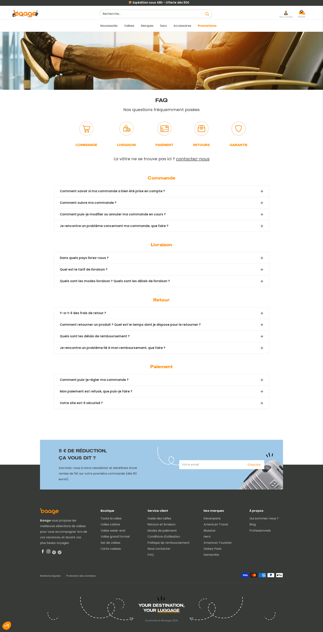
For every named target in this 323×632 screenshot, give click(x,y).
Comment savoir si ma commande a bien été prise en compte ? (112, 191)
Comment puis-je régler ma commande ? (94, 380)
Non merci (17, 613)
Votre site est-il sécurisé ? (81, 403)
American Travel (216, 524)
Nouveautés (109, 26)
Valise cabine (110, 524)
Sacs (163, 26)
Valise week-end (113, 530)
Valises (129, 26)
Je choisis (43, 613)
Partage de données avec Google (31, 594)
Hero (207, 536)
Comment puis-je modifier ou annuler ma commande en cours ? (113, 214)
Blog (252, 524)
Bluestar (210, 530)
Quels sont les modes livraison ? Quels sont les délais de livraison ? (115, 281)
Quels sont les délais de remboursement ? (95, 336)
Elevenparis (212, 518)
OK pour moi (69, 613)
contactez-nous (193, 159)
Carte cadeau (111, 549)
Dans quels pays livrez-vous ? (84, 258)
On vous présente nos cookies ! (29, 597)
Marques (147, 26)
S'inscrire (254, 465)
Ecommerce (152, 620)
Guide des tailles (159, 518)
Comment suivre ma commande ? (88, 203)
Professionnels (260, 530)
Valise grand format (115, 536)
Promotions (207, 26)
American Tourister (218, 543)
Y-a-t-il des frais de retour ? (83, 313)
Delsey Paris (212, 549)
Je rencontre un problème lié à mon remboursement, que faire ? (112, 348)
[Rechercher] (207, 14)
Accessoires (182, 26)
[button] (6, 625)
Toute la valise (111, 518)
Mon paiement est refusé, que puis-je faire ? (96, 391)
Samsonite (211, 555)
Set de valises (110, 543)
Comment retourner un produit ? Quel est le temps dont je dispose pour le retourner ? (130, 325)
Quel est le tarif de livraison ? (83, 269)
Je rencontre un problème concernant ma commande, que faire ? (114, 226)
